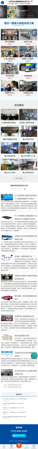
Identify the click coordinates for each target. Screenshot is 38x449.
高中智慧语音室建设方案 (14, 385)
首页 (4, 448)
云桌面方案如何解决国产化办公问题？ (13, 403)
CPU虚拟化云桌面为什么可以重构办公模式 (15, 399)
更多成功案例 (19, 178)
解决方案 (11, 448)
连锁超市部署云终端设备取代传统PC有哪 (14, 417)
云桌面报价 (33, 448)
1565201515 (20, 435)
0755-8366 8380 (19, 430)
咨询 (19, 447)
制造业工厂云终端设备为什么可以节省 (13, 408)
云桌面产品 (26, 448)
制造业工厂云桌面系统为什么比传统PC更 (14, 412)
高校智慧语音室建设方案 (14, 387)
